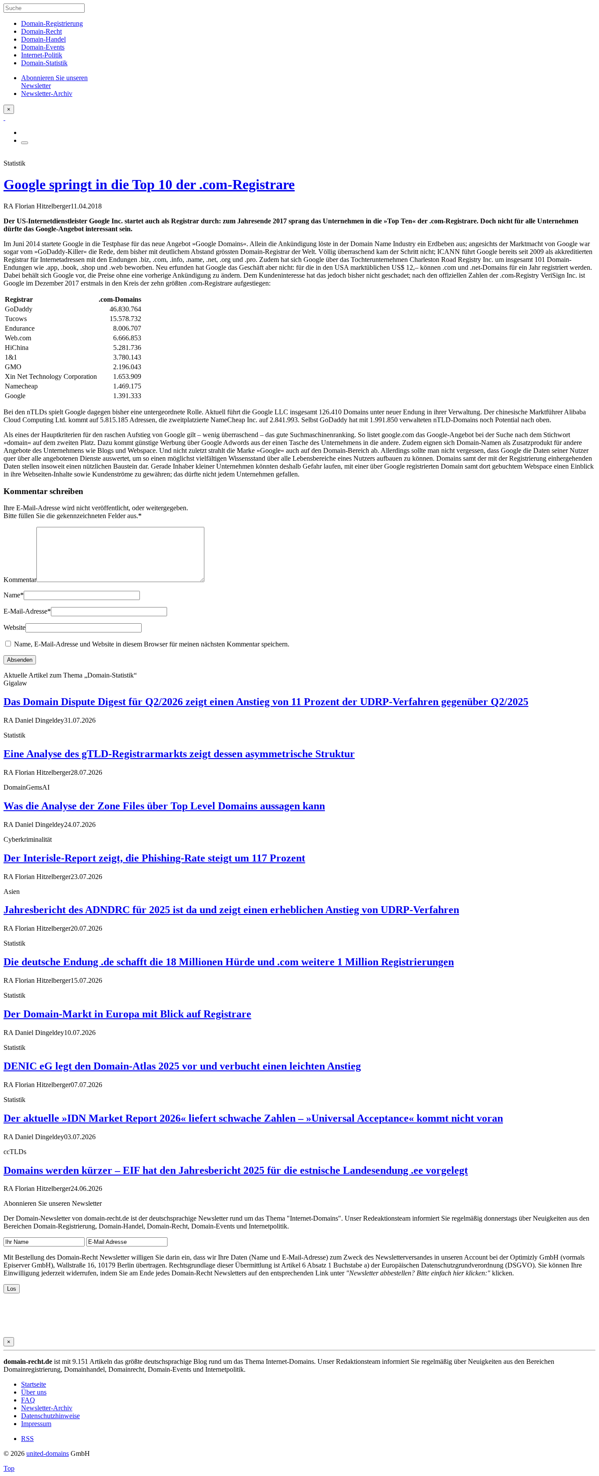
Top (9, 1468)
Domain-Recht (41, 31)
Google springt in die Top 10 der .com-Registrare (149, 184)
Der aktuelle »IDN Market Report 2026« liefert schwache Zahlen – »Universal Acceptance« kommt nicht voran (253, 1118)
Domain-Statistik (44, 63)
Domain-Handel (43, 39)
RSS (27, 1438)
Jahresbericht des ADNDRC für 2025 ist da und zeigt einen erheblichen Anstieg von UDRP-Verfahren (231, 909)
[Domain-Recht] (4, 117)
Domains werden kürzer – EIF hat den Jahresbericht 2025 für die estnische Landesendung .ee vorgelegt (236, 1170)
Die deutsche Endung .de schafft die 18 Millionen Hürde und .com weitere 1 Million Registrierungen (229, 962)
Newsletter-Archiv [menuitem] (46, 93)
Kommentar (20, 579)
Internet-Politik (41, 55)
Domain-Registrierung (52, 23)
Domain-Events (42, 47)
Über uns (33, 1392)
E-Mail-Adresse (27, 611)
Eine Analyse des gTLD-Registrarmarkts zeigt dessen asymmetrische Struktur (179, 753)
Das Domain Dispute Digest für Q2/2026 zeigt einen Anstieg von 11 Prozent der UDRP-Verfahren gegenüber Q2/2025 (266, 701)
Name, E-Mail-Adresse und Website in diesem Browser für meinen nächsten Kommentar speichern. (151, 644)
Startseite (33, 1384)
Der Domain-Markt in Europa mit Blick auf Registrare (127, 1014)
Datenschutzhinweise (50, 1416)
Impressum (36, 1423)
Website (14, 627)
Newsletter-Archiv (46, 1408)
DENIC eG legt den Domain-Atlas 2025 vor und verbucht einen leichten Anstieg (182, 1066)
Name (14, 595)
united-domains (47, 1453)
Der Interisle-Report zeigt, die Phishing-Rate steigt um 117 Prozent (154, 858)
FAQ (28, 1400)
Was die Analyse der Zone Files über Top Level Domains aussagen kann (164, 806)
